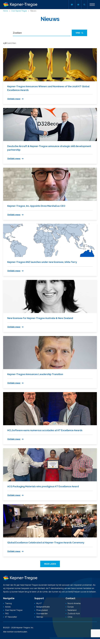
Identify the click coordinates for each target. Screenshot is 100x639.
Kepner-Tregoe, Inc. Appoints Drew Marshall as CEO (36, 206)
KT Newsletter (11, 617)
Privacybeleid (42, 610)
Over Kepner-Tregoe (19, 11)
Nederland (72, 610)
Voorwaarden (42, 614)
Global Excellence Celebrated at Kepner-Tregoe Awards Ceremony (45, 542)
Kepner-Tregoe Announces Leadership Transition (35, 374)
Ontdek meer (13, 99)
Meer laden (50, 564)
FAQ (7, 614)
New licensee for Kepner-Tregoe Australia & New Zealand (40, 318)
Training (8, 603)
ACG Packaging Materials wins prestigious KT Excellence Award (43, 486)
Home (5, 11)
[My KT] (72, 4)
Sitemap (39, 617)
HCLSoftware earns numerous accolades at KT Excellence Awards (44, 430)
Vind (78, 33)
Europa (71, 607)
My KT (39, 603)
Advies (8, 607)
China (70, 617)
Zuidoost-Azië (74, 614)
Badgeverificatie (43, 607)
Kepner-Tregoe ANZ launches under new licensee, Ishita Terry (42, 262)
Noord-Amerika (74, 603)
